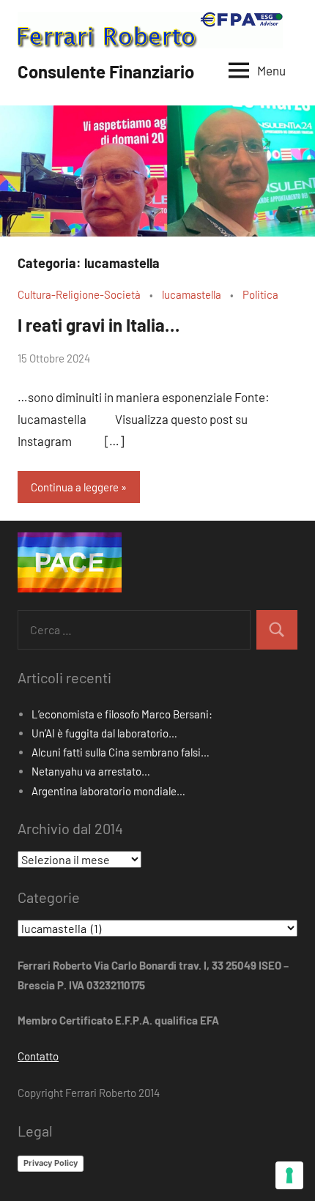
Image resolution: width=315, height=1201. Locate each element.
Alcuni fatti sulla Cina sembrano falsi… (121, 752)
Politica (260, 294)
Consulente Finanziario (106, 71)
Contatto (38, 1056)
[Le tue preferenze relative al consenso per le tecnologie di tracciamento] (289, 1175)
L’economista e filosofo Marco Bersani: (122, 714)
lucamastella (191, 294)
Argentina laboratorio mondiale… (108, 790)
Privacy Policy (50, 1163)
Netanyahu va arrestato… (91, 771)
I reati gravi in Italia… (98, 324)
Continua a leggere (75, 487)
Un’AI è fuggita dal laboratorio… (104, 733)
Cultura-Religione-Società (79, 294)
